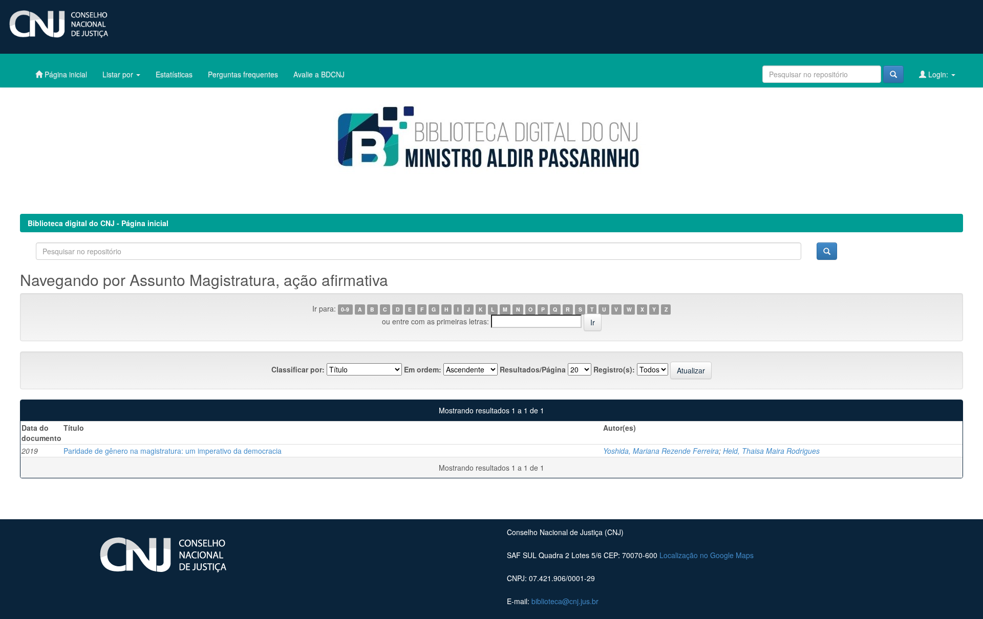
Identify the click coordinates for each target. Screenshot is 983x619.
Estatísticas (174, 74)
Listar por (118, 74)
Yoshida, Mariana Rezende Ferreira (661, 451)
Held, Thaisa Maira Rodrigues (771, 451)
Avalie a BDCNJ (319, 74)
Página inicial (64, 74)
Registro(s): (614, 369)
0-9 (345, 309)
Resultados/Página (533, 369)
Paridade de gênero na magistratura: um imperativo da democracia (172, 451)
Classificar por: (298, 369)
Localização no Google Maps (706, 555)
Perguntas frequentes (243, 74)
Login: (938, 74)
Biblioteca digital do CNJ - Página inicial (98, 223)
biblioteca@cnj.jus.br (565, 601)
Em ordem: (422, 369)
